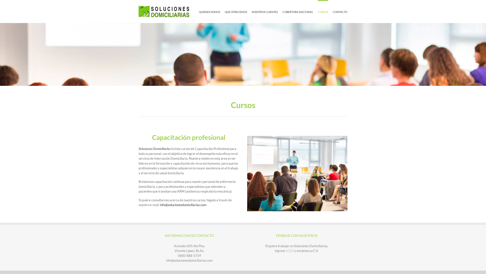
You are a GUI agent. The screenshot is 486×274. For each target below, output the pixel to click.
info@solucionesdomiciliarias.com (183, 205)
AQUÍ (290, 251)
